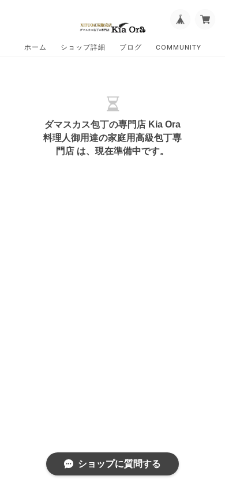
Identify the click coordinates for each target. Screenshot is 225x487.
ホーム (35, 47)
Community (178, 47)
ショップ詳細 (83, 47)
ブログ (130, 47)
